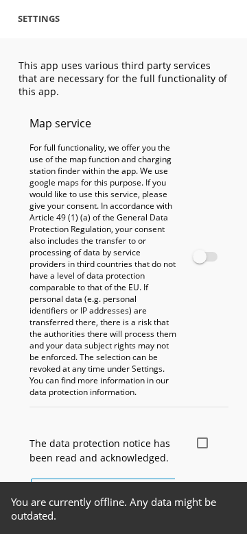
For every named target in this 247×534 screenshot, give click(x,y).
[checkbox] (202, 257)
